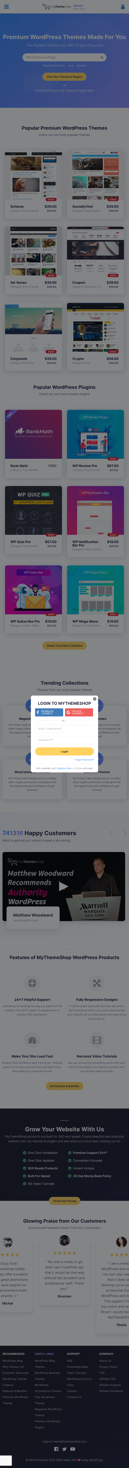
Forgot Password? (84, 759)
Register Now (64, 768)
